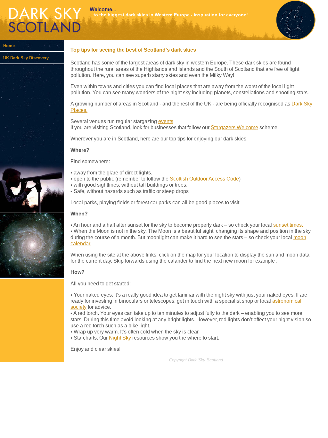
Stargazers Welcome (234, 127)
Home (9, 45)
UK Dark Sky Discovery (26, 57)
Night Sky (120, 338)
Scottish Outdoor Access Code (204, 178)
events (165, 121)
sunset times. (288, 225)
